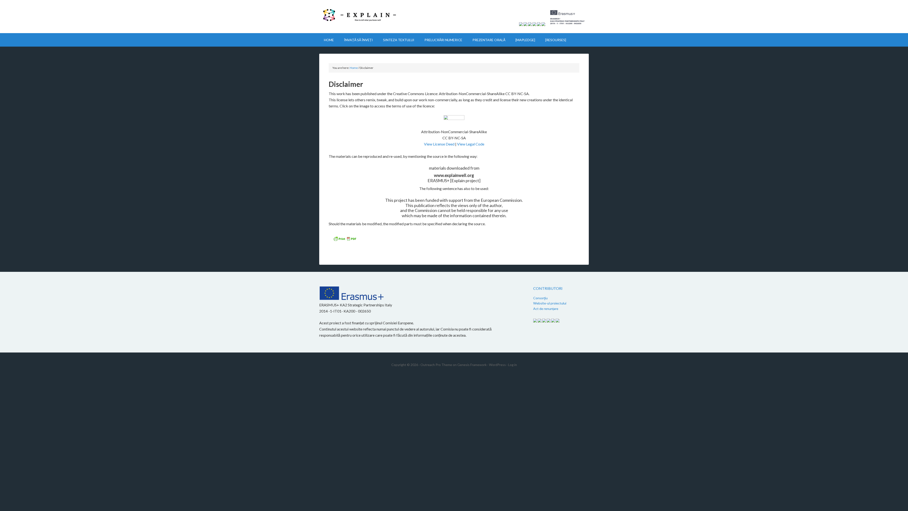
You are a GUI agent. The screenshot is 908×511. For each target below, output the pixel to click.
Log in (512, 365)
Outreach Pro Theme (436, 365)
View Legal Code (470, 144)
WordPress (497, 365)
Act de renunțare (545, 309)
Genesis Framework (472, 365)
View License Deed (439, 144)
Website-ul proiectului (549, 303)
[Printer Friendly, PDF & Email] (345, 240)
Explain (359, 16)
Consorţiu (540, 298)
